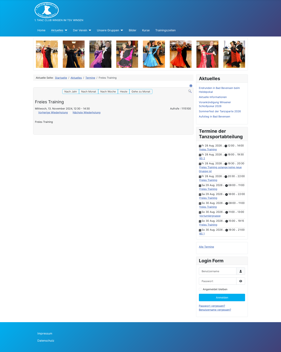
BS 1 (202, 233)
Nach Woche (108, 91)
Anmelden (222, 297)
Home (41, 30)
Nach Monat (88, 91)
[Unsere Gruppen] (121, 30)
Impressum (44, 333)
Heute (123, 91)
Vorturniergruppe (210, 215)
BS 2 (202, 158)
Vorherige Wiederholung (53, 112)
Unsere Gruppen (108, 30)
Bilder (132, 30)
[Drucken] (191, 85)
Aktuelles (57, 30)
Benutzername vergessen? (215, 309)
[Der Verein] (89, 30)
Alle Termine (206, 246)
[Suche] (190, 91)
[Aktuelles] (65, 30)
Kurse (146, 30)
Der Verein (80, 30)
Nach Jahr (70, 91)
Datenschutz (45, 340)
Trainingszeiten (165, 30)
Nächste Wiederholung (86, 112)
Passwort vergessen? (212, 305)
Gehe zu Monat (141, 91)
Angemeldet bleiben (215, 289)
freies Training (208, 149)
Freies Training (208, 180)
